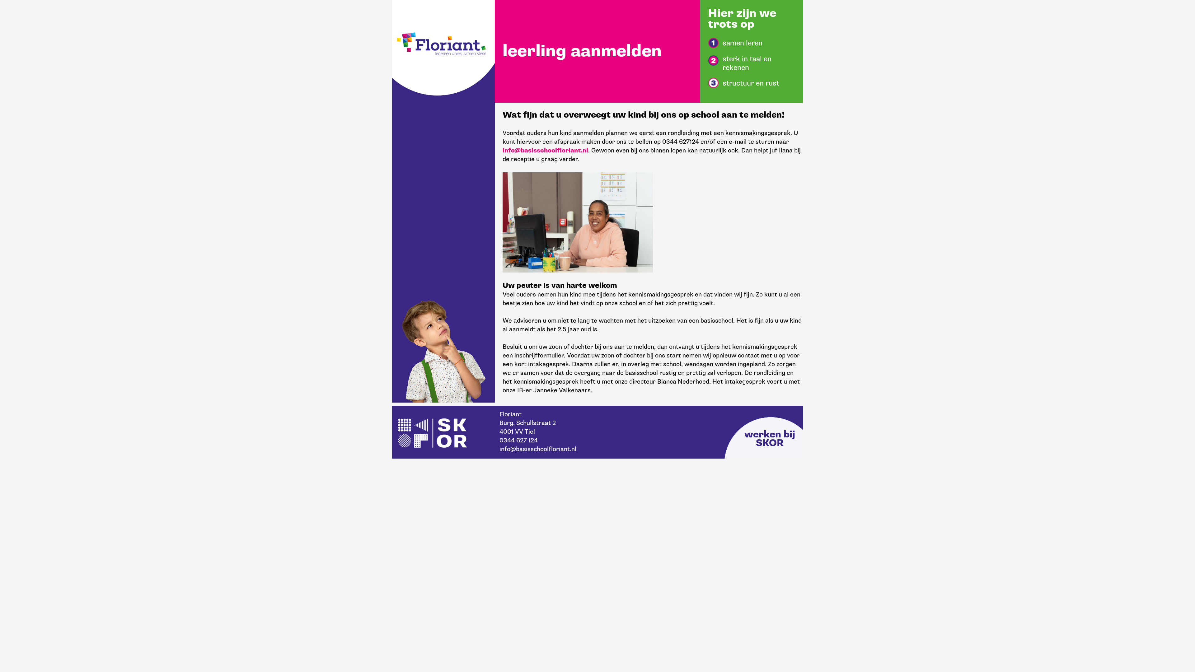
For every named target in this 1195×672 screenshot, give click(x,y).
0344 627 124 (518, 440)
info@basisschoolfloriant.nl (545, 151)
